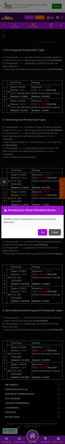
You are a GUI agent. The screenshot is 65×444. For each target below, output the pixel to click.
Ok (42, 232)
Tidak (55, 232)
